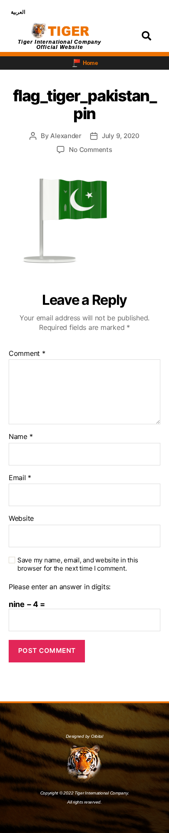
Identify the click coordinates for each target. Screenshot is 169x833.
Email (20, 478)
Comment (27, 354)
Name (20, 437)
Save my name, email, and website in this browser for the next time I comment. (77, 564)
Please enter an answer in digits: (59, 587)
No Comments (90, 149)
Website (21, 519)
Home (90, 63)
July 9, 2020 (121, 136)
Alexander (65, 136)
